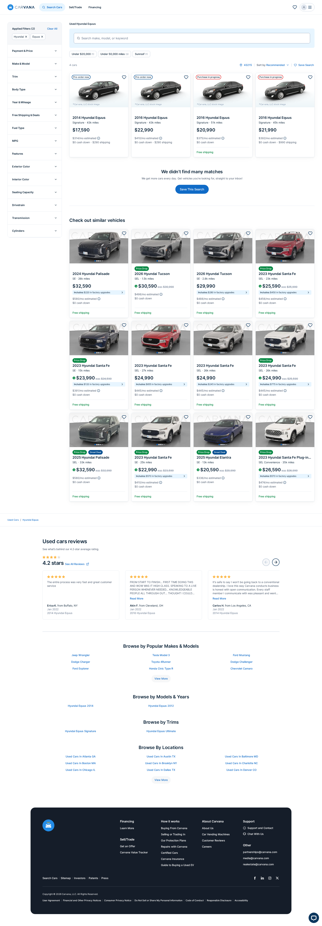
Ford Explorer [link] (80, 668)
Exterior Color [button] (21, 166)
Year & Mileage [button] (21, 102)
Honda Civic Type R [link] (161, 668)
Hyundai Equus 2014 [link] (80, 705)
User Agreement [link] (51, 900)
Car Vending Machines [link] (216, 834)
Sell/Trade (75, 7)
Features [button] (17, 153)
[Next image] (124, 246)
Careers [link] (207, 846)
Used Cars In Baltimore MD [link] (241, 756)
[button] (307, 7)
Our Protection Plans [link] (173, 840)
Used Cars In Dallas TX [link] (161, 769)
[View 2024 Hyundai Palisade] (99, 273)
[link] (77, 564)
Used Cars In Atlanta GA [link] (81, 756)
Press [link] (104, 878)
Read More (136, 598)
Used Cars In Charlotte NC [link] (241, 763)
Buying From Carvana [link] (174, 828)
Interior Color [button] (20, 179)
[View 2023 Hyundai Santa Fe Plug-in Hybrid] (285, 457)
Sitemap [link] (66, 878)
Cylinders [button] (18, 230)
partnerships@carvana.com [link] (260, 852)
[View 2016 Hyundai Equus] (161, 115)
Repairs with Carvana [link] (174, 846)
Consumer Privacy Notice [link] (117, 900)
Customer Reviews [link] (213, 840)
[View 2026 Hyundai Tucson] (161, 273)
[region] (99, 246)
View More (161, 678)
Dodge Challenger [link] (241, 661)
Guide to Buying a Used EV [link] (177, 865)
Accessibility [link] (241, 900)
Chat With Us (255, 833)
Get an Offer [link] (127, 846)
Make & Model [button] (21, 63)
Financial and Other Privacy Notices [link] (82, 900)
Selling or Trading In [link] (173, 834)
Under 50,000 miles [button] (114, 54)
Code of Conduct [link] (195, 900)
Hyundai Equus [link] (30, 519)
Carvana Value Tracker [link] (134, 852)
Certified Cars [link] (169, 852)
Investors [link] (80, 878)
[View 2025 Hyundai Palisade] (99, 457)
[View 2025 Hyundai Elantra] (223, 457)
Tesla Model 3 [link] (161, 655)
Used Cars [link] (13, 519)
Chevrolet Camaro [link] (241, 668)
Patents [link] (93, 878)
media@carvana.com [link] (256, 858)
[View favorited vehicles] (295, 7)
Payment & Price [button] (22, 50)
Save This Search (192, 189)
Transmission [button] (21, 217)
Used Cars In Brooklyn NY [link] (161, 763)
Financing (95, 7)
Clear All (52, 28)
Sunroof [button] (141, 54)
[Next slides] (276, 562)
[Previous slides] (266, 562)
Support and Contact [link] (260, 828)
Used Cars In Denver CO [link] (241, 769)
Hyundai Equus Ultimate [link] (161, 731)
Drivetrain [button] (18, 205)
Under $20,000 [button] (83, 54)
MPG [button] (15, 140)
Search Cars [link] (50, 878)
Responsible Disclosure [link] (219, 900)
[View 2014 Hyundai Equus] (99, 115)
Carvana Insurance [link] (172, 858)
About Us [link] (208, 828)
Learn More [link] (127, 828)
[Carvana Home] (48, 825)
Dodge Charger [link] (80, 661)
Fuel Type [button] (18, 127)
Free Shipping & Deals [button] (26, 115)
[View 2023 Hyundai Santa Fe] (285, 273)
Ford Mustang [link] (241, 655)
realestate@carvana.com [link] (258, 864)
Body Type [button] (18, 89)
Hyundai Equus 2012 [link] (161, 705)
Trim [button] (15, 76)
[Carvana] (21, 7)
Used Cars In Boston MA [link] (80, 763)
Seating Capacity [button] (23, 192)
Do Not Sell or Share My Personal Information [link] (158, 900)
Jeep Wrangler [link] (81, 655)
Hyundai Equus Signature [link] (80, 731)
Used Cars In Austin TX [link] (161, 756)
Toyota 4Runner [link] (161, 661)
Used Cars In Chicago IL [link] (80, 769)
